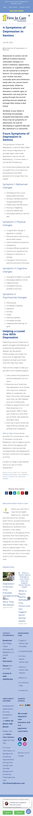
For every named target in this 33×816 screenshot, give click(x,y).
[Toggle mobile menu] (29, 16)
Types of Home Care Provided (23, 643)
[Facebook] (20, 739)
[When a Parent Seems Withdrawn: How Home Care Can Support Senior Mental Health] (24, 573)
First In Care (7, 472)
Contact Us (23, 691)
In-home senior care (12, 476)
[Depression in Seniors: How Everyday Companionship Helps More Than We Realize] (8, 573)
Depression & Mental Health (10, 474)
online (7, 721)
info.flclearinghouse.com (14, 783)
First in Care (8, 433)
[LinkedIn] (20, 744)
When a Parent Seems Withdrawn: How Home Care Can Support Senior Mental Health (24, 606)
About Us (23, 678)
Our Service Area (24, 684)
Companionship (24, 651)
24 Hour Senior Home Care (23, 659)
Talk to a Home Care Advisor (23, 670)
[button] (4, 598)
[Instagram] (25, 744)
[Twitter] (25, 739)
